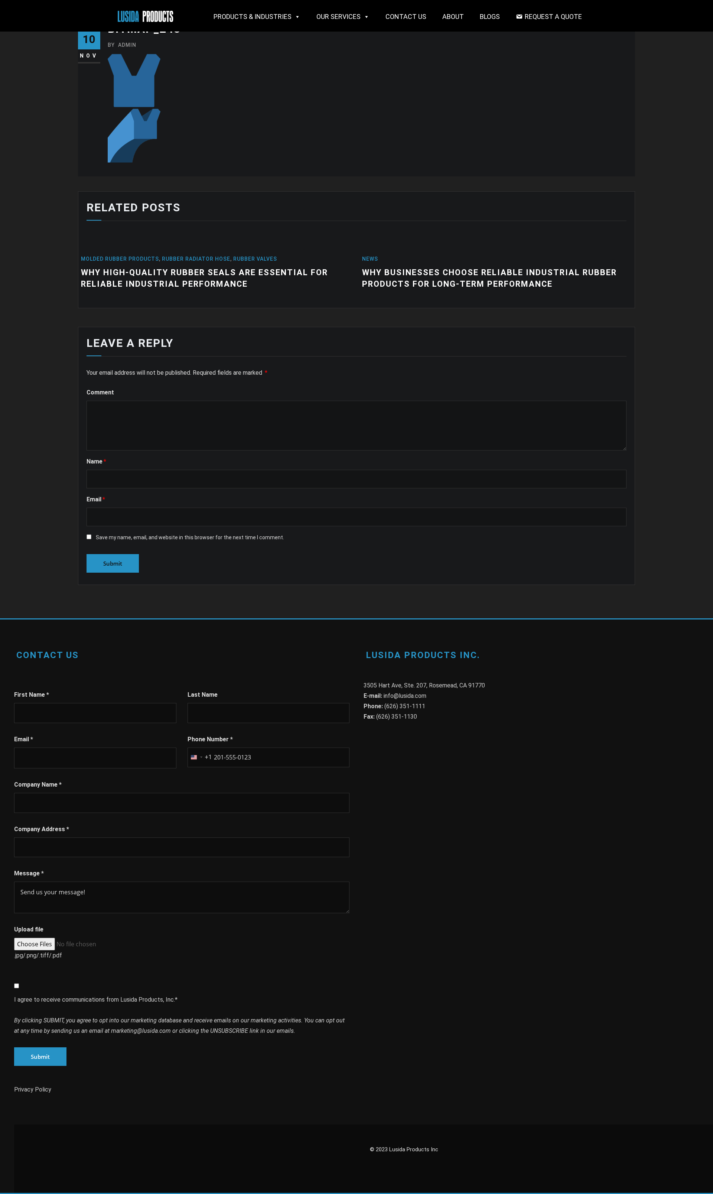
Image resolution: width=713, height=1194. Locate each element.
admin (122, 45)
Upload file (28, 929)
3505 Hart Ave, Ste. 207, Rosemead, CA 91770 (424, 685)
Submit (40, 1056)
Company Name (38, 784)
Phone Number (210, 739)
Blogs (490, 16)
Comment (100, 392)
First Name (31, 694)
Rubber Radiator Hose (196, 259)
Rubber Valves (255, 259)
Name (96, 461)
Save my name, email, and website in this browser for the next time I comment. (190, 537)
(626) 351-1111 (404, 706)
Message (29, 873)
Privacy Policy (32, 1089)
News (370, 259)
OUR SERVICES (338, 16)
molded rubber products (120, 259)
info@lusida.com (405, 695)
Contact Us (405, 16)
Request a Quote (553, 16)
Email (96, 499)
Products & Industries (253, 16)
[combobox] (200, 757)
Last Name (203, 694)
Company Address (41, 829)
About (453, 16)
